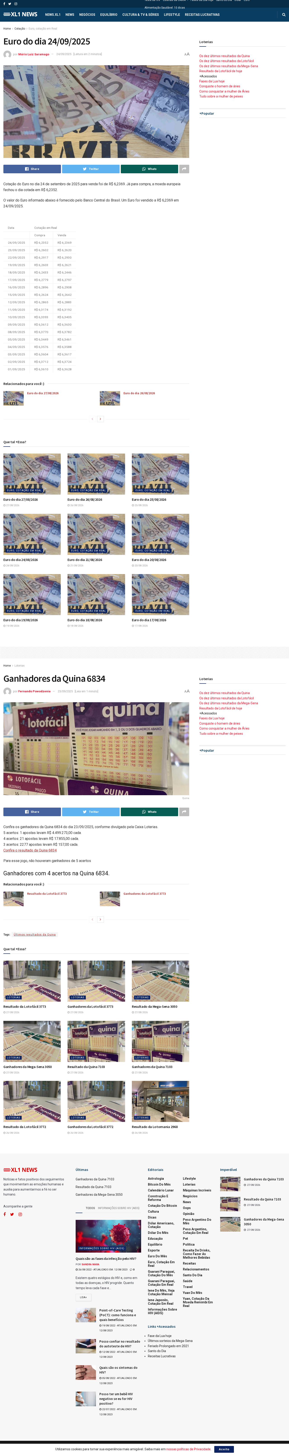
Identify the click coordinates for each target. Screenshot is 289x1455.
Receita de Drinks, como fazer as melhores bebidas (196, 1254)
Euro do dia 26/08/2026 (139, 393)
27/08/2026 (12, 505)
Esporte (154, 1250)
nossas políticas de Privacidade (188, 1449)
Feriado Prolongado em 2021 (168, 1346)
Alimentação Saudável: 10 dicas (164, 7)
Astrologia (156, 1178)
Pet (185, 1238)
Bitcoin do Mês (159, 1184)
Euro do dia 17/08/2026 (149, 620)
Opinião (188, 1214)
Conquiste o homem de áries (219, 86)
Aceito (224, 1449)
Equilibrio (155, 1244)
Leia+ (83, 1297)
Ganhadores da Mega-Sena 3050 (27, 1066)
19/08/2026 (12, 625)
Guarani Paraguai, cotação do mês (161, 1273)
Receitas (189, 1263)
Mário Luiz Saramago (33, 54)
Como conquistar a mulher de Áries (224, 91)
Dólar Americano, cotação (161, 1225)
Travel (188, 1287)
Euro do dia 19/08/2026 (20, 620)
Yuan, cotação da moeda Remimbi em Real (198, 1302)
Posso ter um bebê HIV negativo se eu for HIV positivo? (116, 1399)
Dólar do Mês (158, 1233)
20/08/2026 (141, 565)
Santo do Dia (192, 1275)
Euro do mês (157, 1256)
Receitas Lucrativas (202, 14)
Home (7, 28)
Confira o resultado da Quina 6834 (30, 850)
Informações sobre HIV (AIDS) (119, 1208)
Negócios (87, 14)
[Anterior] (92, 419)
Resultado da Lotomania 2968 (154, 1126)
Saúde (187, 1281)
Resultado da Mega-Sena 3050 (154, 1006)
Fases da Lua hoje (212, 81)
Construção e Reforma (158, 1198)
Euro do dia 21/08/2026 (85, 559)
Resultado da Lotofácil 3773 (47, 894)
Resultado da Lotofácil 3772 (24, 1126)
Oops (187, 1208)
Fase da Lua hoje (160, 1336)
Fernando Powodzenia (34, 691)
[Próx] (100, 419)
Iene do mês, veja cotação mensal (161, 1292)
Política (189, 1244)
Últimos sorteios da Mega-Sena (170, 1341)
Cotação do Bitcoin (162, 1205)
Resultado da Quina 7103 (86, 1066)
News (69, 14)
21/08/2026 (76, 565)
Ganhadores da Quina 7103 (152, 1066)
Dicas (152, 1217)
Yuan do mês (192, 1293)
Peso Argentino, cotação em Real (195, 1231)
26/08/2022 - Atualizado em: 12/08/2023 (102, 1269)
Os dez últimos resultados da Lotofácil (226, 61)
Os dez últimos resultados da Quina (224, 56)
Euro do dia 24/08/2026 (20, 559)
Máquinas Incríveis (197, 1190)
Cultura (153, 1211)
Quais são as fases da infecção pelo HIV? (106, 1258)
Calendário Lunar (161, 1190)
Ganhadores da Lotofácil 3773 (145, 894)
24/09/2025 (63, 54)
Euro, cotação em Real (43, 28)
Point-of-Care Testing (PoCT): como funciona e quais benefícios (117, 1315)
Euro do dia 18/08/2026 (85, 620)
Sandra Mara (90, 1264)
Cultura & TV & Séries (140, 14)
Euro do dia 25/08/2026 (149, 499)
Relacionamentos (196, 1269)
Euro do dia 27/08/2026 (42, 393)
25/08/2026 (141, 505)
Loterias (19, 665)
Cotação (19, 28)
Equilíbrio (108, 14)
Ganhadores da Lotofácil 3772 (90, 1126)
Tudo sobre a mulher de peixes (221, 96)
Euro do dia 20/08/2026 (149, 559)
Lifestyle (172, 14)
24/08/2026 (12, 565)
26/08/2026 (76, 505)
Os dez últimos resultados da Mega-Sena (228, 66)
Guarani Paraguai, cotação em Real (161, 1282)
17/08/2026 (141, 625)
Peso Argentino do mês (197, 1221)
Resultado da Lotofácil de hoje (220, 71)
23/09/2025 (65, 691)
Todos (90, 1208)
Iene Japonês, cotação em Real (160, 1301)
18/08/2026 (76, 625)
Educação (155, 1238)
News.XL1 (53, 14)
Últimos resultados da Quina (35, 934)
